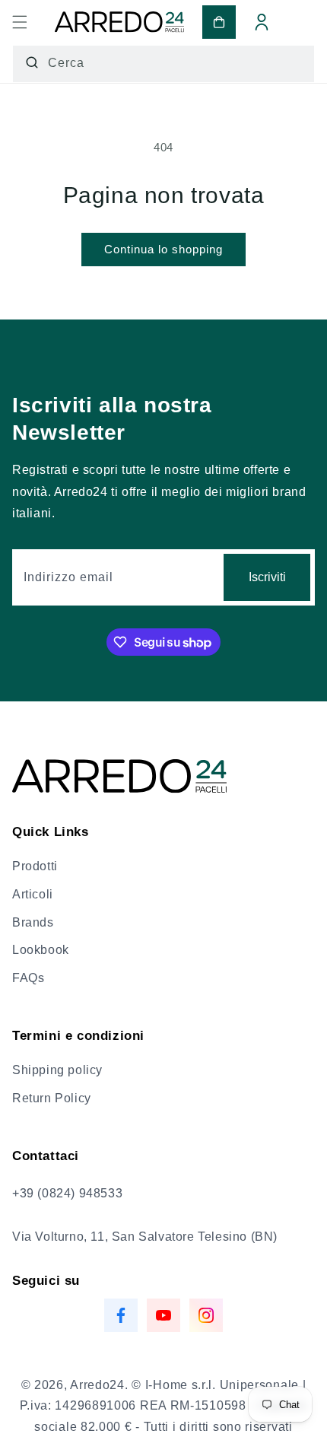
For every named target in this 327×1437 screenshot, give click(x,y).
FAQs (28, 977)
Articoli (32, 894)
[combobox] (163, 64)
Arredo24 (97, 1384)
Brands (33, 922)
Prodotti (35, 866)
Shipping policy (57, 1069)
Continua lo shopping (163, 249)
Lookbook (40, 949)
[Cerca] (32, 62)
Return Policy (51, 1098)
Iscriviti (267, 577)
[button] (20, 22)
